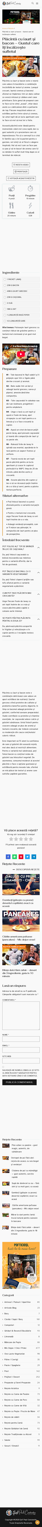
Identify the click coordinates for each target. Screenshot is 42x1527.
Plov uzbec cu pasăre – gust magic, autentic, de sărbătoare (24, 1148)
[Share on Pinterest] (21, 856)
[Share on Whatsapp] (14, 856)
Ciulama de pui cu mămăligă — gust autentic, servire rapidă (24, 1173)
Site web (6, 1056)
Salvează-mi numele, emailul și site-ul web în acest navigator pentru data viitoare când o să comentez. (21, 1073)
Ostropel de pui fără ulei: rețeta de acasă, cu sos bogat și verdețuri (25, 1161)
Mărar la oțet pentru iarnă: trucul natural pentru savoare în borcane (24, 1217)
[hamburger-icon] (37, 3)
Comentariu (9, 1000)
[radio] (11, 839)
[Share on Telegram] (34, 856)
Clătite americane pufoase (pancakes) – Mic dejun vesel (18, 938)
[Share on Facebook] (8, 856)
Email (5, 1045)
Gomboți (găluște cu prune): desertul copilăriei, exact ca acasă (17, 903)
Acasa (4, 28)
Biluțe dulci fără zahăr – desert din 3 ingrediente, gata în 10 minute (19, 973)
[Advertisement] (21, 244)
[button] (31, 3)
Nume (5, 1035)
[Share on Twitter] (27, 856)
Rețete (11, 28)
